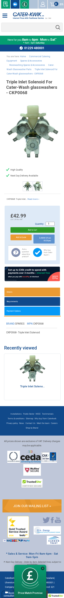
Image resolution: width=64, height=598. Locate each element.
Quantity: (39, 224)
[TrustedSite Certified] (32, 483)
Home (23, 56)
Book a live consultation (15, 4)
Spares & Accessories (31, 61)
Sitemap (29, 418)
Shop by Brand (32, 428)
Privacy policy (12, 423)
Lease (45, 239)
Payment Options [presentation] (14, 311)
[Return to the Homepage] (32, 15)
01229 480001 (34, 48)
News (21, 423)
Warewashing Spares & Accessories (27, 65)
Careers (54, 423)
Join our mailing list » (32, 506)
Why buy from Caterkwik (45, 418)
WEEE (38, 414)
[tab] (32, 292)
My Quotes (33, 4)
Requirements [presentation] (12, 301)
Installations (16, 414)
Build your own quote (5, 4)
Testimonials (48, 414)
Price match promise (24, 4)
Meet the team (43, 423)
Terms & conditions (16, 418)
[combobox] (32, 27)
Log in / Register (42, 4)
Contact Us (30, 423)
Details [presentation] (9, 292)
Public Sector (28, 414)
